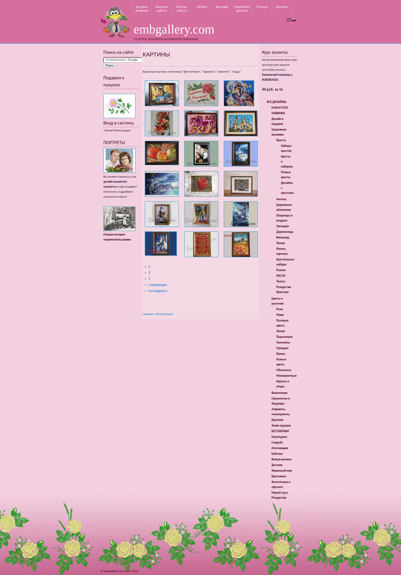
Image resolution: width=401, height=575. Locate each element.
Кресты (281, 140)
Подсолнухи (284, 337)
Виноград (282, 237)
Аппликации (280, 448)
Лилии (280, 243)
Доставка (222, 6)
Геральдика (279, 437)
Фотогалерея (164, 314)
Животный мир (282, 471)
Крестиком (279, 476)
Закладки (282, 226)
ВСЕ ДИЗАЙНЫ (276, 102)
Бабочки (277, 454)
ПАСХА (280, 276)
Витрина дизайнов (141, 8)
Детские (277, 465)
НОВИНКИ (278, 113)
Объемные (283, 370)
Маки (280, 315)
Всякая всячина (281, 459)
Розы (279, 309)
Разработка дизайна (242, 8)
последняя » (158, 291)
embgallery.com (174, 29)
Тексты (281, 281)
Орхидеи (282, 348)
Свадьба (277, 442)
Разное (281, 270)
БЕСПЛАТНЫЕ (280, 431)
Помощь (262, 6)
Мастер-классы (182, 8)
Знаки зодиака (281, 425)
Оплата (202, 6)
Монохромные (286, 376)
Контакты (282, 6)
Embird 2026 (280, 107)
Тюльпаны (283, 342)
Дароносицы (284, 232)
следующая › (158, 285)
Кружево (277, 420)
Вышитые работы (161, 8)
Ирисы (280, 354)
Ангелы (281, 199)
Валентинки (279, 393)
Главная (148, 314)
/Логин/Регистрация (116, 130)
